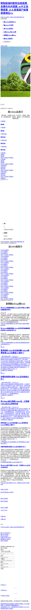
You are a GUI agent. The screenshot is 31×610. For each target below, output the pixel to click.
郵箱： (2, 562)
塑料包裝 (3, 167)
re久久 (8, 607)
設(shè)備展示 (4, 251)
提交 (2, 568)
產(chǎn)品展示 (8, 28)
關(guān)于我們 (8, 25)
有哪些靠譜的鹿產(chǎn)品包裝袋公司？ (13, 446)
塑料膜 (2, 154)
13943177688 (4, 45)
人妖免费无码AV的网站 (17, 607)
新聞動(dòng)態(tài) (10, 35)
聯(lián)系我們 (8, 38)
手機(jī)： (3, 559)
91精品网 (10, 608)
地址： (2, 565)
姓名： (2, 555)
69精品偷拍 (4, 607)
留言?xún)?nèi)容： (6, 551)
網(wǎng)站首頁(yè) (10, 22)
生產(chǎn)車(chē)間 (10, 32)
